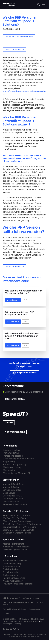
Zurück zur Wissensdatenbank (18, 36)
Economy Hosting (11, 450)
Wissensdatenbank (14, 431)
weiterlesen (12, 300)
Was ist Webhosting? (13, 581)
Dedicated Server (11, 501)
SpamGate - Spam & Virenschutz (18, 530)
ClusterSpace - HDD (12, 495)
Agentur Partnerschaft (13, 544)
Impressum (36, 598)
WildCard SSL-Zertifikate (14, 518)
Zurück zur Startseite (14, 49)
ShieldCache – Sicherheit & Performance (22, 524)
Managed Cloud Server (14, 484)
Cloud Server (9, 493)
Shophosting (9, 461)
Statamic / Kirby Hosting (14, 464)
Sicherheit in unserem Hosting (17, 532)
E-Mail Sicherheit (11, 569)
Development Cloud (12, 490)
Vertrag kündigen (10, 609)
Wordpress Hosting (12, 467)
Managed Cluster (11, 487)
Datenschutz (12, 598)
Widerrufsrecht (25, 598)
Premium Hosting (11, 453)
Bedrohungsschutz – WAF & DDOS (19, 527)
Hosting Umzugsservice (14, 578)
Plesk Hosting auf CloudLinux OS (18, 458)
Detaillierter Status (14, 399)
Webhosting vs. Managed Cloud (18, 473)
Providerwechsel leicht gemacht (18, 583)
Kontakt (8, 422)
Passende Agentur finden (15, 549)
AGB (4, 598)
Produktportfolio (11, 572)
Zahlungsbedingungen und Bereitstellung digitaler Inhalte (23, 603)
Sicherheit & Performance (15, 504)
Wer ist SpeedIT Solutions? (15, 560)
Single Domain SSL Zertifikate (17, 515)
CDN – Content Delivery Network (19, 521)
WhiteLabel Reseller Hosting (16, 546)
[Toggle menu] (43, 4)
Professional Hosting (13, 456)
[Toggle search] (38, 4)
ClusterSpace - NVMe (13, 498)
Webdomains (9, 470)
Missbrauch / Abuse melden (29, 609)
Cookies (6, 613)
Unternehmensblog (12, 563)
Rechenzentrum (10, 575)
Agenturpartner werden (24, 372)
